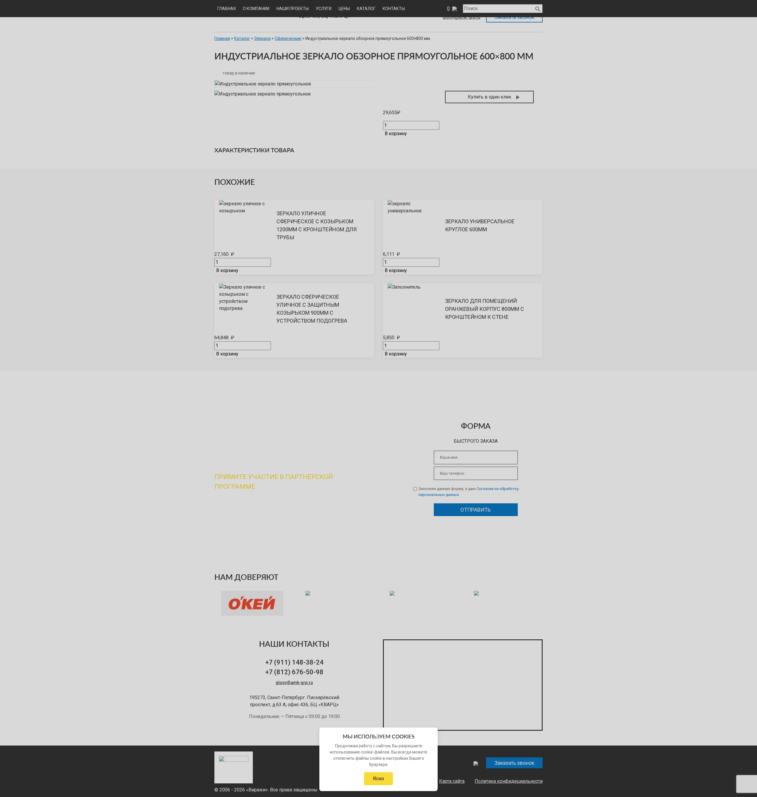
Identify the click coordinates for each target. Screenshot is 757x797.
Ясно (378, 778)
